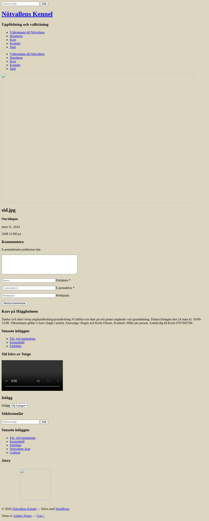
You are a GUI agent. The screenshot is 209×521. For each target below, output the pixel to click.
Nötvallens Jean (20, 449)
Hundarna (16, 36)
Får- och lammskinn (23, 338)
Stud (13, 47)
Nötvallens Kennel (27, 14)
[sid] (98, 201)
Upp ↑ (41, 516)
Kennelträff (17, 342)
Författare (62, 280)
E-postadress (64, 288)
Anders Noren (22, 516)
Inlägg (6, 405)
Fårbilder (15, 346)
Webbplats (62, 295)
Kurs (13, 39)
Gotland (15, 452)
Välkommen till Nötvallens (27, 32)
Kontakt (15, 43)
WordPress (62, 509)
